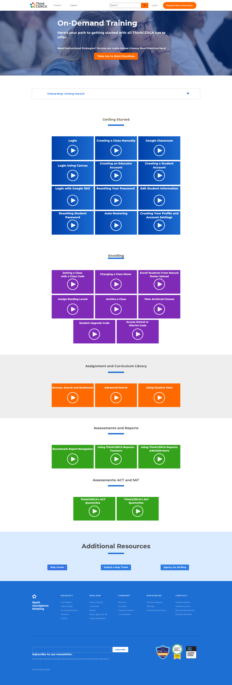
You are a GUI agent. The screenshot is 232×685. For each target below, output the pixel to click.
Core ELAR (94, 606)
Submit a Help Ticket (116, 567)
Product (57, 5)
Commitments (124, 614)
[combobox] (125, 5)
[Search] (144, 5)
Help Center (57, 567)
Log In (155, 5)
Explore (73, 5)
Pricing (64, 618)
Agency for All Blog (175, 567)
